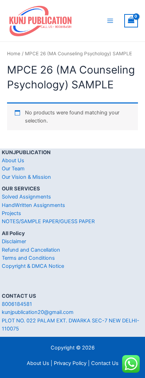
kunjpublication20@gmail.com (38, 312)
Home (13, 53)
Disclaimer (14, 241)
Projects (11, 213)
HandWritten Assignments (33, 205)
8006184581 (17, 304)
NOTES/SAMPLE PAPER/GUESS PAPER (48, 221)
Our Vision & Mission (26, 177)
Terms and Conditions (28, 258)
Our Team (13, 168)
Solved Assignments (26, 197)
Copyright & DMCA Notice (33, 266)
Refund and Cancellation (31, 250)
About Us (13, 160)
